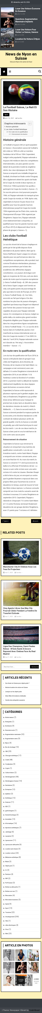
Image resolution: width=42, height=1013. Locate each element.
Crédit (7, 760)
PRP (6, 879)
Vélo (6, 921)
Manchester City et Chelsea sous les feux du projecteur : (19, 568)
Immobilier (8, 819)
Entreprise (8, 790)
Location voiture (10, 853)
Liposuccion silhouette (12, 845)
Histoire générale (12, 127)
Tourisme (8, 912)
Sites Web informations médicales (15, 696)
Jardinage (8, 832)
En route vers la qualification (18, 132)
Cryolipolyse (9, 764)
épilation (7, 794)
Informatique (9, 823)
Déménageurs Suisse (11, 781)
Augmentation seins (11, 739)
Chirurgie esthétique (11, 756)
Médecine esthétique (11, 857)
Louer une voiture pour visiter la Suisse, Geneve (26, 31)
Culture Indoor (9, 773)
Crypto (7, 768)
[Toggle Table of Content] (29, 123)
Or (6, 870)
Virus (6, 929)
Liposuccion (9, 840)
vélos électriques (10, 925)
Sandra (19, 118)
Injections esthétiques (12, 828)
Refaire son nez (10, 891)
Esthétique (8, 798)
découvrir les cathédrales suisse (37, 521)
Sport (6, 115)
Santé (7, 904)
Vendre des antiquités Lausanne (15, 700)
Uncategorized (9, 917)
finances (7, 802)
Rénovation (8, 896)
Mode (7, 862)
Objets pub (8, 866)
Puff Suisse (8, 883)
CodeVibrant (34, 1010)
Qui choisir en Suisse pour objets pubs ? (17, 683)
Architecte (8, 726)
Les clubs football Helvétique (16, 129)
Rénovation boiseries (11, 900)
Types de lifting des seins (7, 521)
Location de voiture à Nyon (27, 39)
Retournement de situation (19, 134)
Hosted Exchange (10, 815)
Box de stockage (10, 747)
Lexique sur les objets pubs (13, 692)
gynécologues (9, 811)
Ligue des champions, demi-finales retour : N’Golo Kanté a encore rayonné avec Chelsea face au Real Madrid (19, 650)
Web (6, 934)
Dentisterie (8, 785)
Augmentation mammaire (13, 734)
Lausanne (8, 836)
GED (6, 807)
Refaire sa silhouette (11, 887)
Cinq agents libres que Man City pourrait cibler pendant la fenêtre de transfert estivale (20, 611)
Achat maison (9, 717)
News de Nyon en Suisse (21, 56)
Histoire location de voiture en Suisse (16, 687)
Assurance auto (10, 730)
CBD (6, 751)
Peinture (8, 874)
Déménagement (10, 777)
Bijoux (7, 743)
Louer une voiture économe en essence (27, 10)
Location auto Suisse (11, 849)
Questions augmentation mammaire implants (26, 20)
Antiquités (8, 722)
